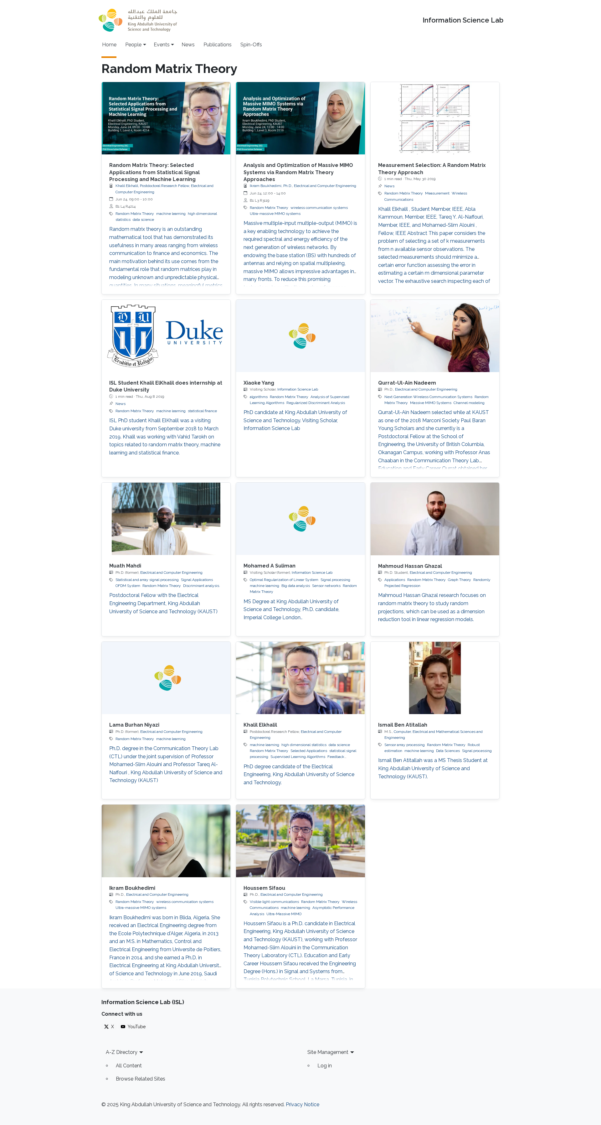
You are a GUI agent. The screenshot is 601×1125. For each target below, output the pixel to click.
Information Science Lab (463, 20)
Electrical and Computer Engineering (426, 389)
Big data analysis (295, 585)
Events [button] (162, 45)
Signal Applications (197, 580)
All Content (129, 1066)
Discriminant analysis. (201, 585)
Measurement (437, 193)
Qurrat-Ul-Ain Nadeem (407, 383)
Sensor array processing (404, 745)
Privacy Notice (302, 1104)
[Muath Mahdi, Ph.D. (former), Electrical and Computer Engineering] (166, 519)
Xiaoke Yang (259, 383)
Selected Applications (308, 751)
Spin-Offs (251, 45)
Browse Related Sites (140, 1079)
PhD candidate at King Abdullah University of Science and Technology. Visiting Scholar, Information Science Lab (295, 420)
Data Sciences (448, 751)
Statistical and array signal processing (147, 580)
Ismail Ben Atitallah (402, 725)
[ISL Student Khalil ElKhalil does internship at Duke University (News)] (166, 336)
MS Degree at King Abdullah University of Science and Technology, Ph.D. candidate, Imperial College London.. (291, 609)
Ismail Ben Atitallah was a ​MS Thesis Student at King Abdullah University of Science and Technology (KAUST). (433, 768)
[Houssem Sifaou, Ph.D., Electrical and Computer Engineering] (300, 841)
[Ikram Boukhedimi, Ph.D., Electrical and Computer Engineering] (166, 841)
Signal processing (335, 580)
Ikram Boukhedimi (132, 888)
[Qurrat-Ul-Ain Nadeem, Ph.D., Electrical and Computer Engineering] (435, 336)
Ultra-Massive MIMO (283, 914)
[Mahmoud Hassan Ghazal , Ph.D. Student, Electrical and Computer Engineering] (435, 519)
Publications (217, 45)
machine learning (171, 213)
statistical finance (202, 411)
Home (109, 45)
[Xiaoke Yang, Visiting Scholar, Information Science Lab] (300, 336)
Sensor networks (326, 585)
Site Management (327, 1052)
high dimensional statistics (303, 745)
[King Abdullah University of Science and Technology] (138, 20)
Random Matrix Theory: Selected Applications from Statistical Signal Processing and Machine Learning (154, 172)
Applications (394, 580)
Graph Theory (459, 580)
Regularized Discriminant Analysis (315, 403)
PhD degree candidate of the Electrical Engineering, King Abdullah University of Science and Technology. (299, 774)
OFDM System (128, 585)
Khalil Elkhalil (260, 725)
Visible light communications (274, 901)
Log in (324, 1066)
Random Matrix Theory (135, 213)
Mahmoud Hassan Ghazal (410, 566)
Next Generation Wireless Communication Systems (428, 397)
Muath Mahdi (125, 566)
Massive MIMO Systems (430, 403)
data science (143, 219)
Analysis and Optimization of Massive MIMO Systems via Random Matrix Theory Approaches (298, 172)
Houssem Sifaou (264, 888)
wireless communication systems (319, 207)
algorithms (259, 397)
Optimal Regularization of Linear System (284, 580)
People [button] (133, 45)
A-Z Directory (121, 1052)
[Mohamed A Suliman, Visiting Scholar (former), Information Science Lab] (300, 519)
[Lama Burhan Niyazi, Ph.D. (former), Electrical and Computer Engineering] (166, 678)
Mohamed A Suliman (269, 566)
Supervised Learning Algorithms (297, 756)
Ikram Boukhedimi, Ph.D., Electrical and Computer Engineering (303, 186)
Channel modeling (469, 403)
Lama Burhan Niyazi (134, 725)
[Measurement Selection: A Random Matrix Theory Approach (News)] (435, 118)
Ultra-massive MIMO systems (275, 213)
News (188, 45)
